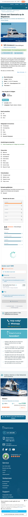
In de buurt (4, 483)
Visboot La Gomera (16, 10)
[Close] (25, 1)
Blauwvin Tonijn (6, 167)
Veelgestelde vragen (7, 494)
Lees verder (20, 507)
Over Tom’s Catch (6, 466)
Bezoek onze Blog (6, 468)
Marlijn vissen (6, 177)
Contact (12, 4)
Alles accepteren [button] (14, 511)
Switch (23, 1)
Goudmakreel (6, 156)
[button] (26, 4)
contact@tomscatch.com (11, 445)
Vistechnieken (5, 485)
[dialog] (14, 508)
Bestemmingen (5, 481)
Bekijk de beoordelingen (10, 47)
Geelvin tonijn (6, 165)
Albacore (5, 152)
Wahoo (4, 160)
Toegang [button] (16, 4)
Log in (3, 472)
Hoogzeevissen (6, 175)
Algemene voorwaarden (7, 497)
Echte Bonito (6, 158)
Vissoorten (4, 487)
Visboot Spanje (9, 10)
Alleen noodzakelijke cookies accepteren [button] (14, 514)
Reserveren (15, 301)
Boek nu (23, 407)
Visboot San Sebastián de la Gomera (8, 11)
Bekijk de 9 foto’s (21, 41)
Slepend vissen (6, 179)
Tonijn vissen (6, 181)
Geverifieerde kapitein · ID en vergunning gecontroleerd (14, 50)
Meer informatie (21, 72)
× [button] (26, 500)
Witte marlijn (5, 162)
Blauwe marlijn (6, 154)
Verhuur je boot (5, 474)
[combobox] (24, 500)
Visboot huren (3, 10)
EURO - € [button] (21, 4)
